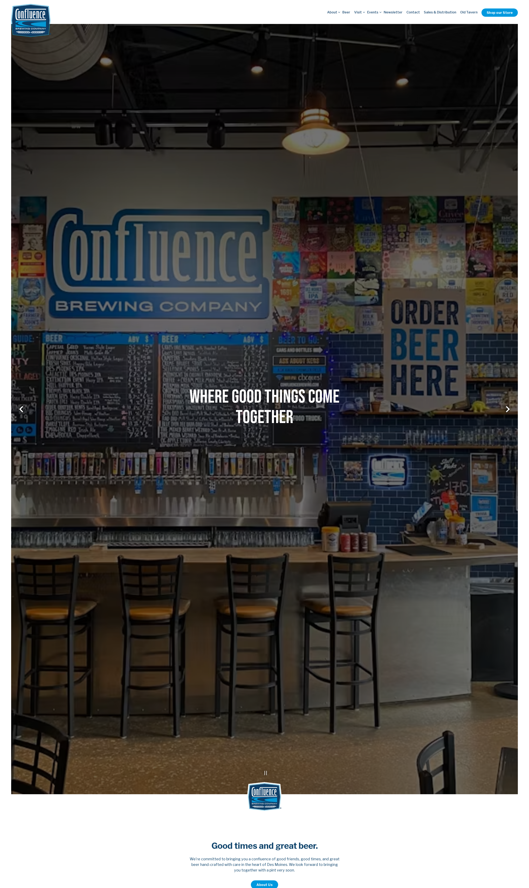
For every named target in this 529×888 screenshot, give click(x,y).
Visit (358, 12)
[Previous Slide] (21, 409)
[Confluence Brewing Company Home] (31, 20)
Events (373, 12)
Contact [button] (413, 12)
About (333, 12)
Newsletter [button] (393, 12)
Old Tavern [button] (469, 12)
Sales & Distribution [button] (440, 12)
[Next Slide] (508, 409)
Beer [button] (346, 12)
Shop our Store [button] (500, 13)
